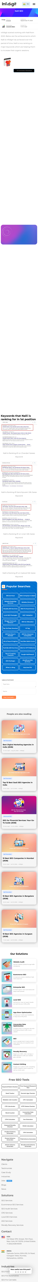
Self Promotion (7, 740)
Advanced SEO (7, 816)
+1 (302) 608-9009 (14, 1244)
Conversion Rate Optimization (19, 1025)
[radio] (16, 1272)
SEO (14, 1038)
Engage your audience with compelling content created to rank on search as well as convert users (24, 1068)
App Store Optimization (22, 1012)
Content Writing (19, 1064)
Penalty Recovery (20, 1051)
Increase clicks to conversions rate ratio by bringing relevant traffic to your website (23, 1030)
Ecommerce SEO (19, 974)
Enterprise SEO (19, 987)
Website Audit (18, 962)
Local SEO (17, 1000)
